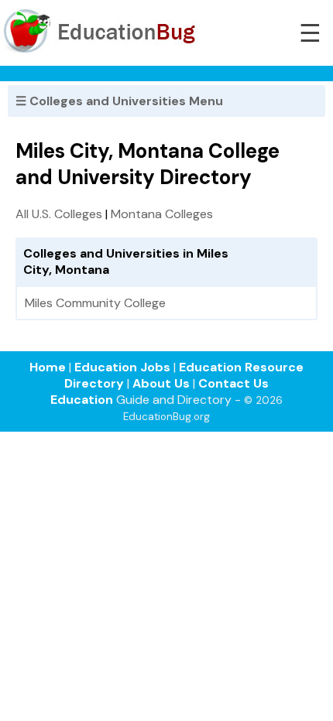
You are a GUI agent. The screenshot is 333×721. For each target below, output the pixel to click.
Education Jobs (122, 367)
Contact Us (233, 383)
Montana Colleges (162, 214)
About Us (161, 383)
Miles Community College (95, 303)
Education (81, 399)
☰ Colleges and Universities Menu (119, 101)
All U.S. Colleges (58, 214)
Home (47, 367)
